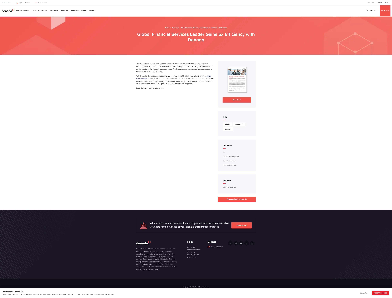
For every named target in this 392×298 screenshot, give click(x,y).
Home (167, 28)
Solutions (54, 11)
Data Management (22, 11)
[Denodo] (8, 10)
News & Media (193, 254)
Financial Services (229, 187)
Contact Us (191, 257)
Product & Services (40, 11)
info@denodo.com (42, 3)
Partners (64, 11)
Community (371, 2)
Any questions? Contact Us (237, 199)
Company (92, 11)
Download (237, 100)
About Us (191, 247)
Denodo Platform (194, 249)
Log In (386, 2)
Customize (363, 293)
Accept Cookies (380, 293)
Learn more (241, 225)
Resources (175, 28)
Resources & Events (78, 11)
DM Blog (379, 2)
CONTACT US (385, 11)
